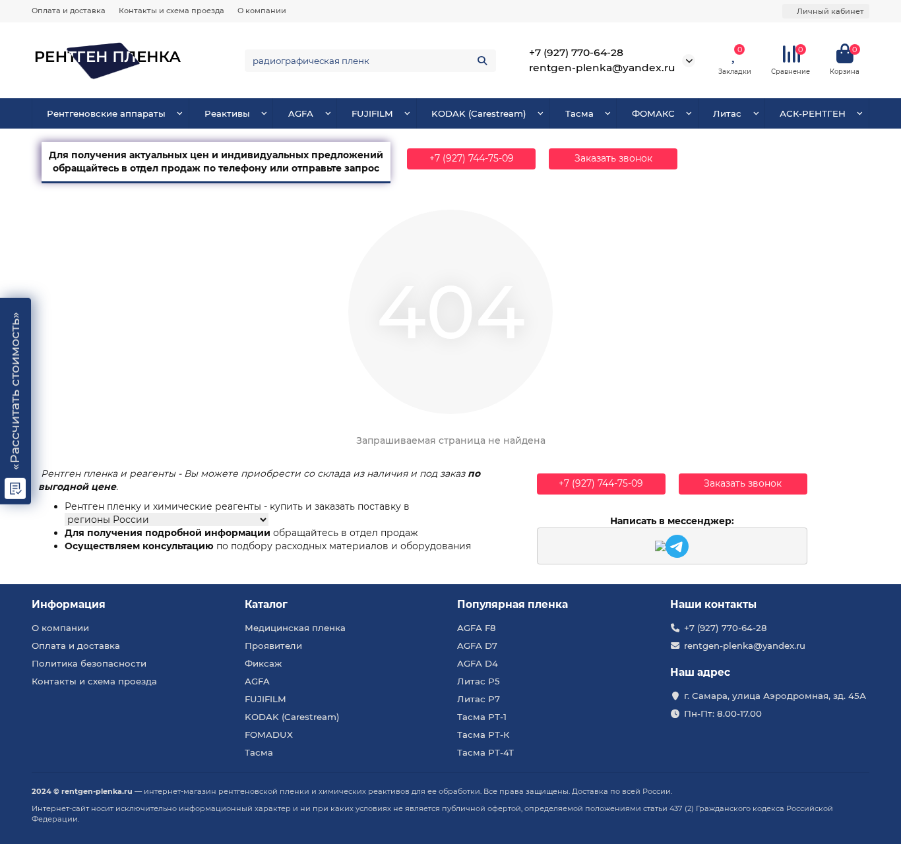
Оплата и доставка (69, 10)
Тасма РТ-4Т (485, 752)
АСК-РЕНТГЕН (813, 113)
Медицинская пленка (295, 627)
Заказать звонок (613, 158)
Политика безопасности (89, 663)
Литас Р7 (478, 699)
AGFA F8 (476, 627)
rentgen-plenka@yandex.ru (602, 67)
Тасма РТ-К (483, 734)
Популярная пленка (512, 604)
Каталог (266, 604)
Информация (69, 604)
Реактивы (227, 113)
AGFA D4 (477, 663)
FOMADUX (269, 734)
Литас (727, 113)
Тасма (579, 113)
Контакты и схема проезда (171, 10)
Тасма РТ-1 (482, 716)
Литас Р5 (478, 681)
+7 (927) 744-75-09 (471, 158)
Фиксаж (263, 663)
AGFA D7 (477, 645)
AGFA (300, 113)
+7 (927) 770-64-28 (576, 52)
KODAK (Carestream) (478, 113)
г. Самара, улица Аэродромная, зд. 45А (775, 695)
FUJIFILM (372, 113)
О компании (261, 10)
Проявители (273, 645)
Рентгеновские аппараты (106, 113)
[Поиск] (482, 60)
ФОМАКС (653, 113)
